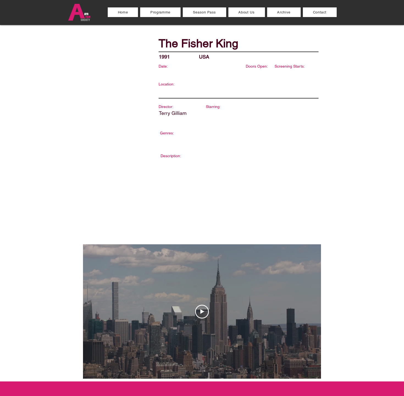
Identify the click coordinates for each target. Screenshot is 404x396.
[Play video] (202, 312)
